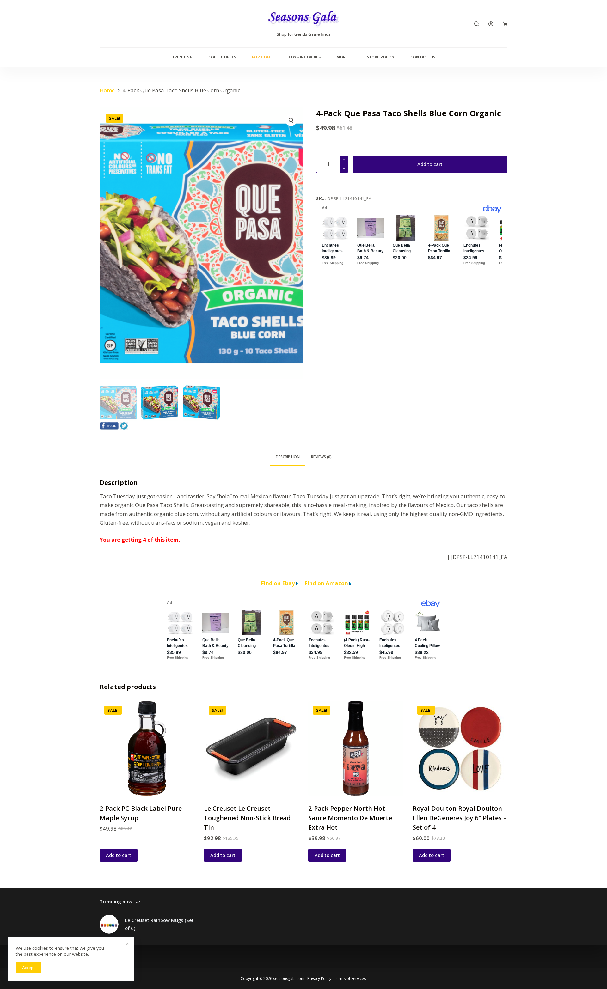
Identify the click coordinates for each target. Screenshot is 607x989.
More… (343, 57)
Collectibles (222, 57)
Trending (182, 57)
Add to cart (430, 164)
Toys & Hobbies (304, 57)
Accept (28, 967)
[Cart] (505, 23)
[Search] (476, 23)
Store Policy (381, 57)
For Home (262, 57)
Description (288, 457)
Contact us (422, 57)
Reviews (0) (321, 457)
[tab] (287, 457)
